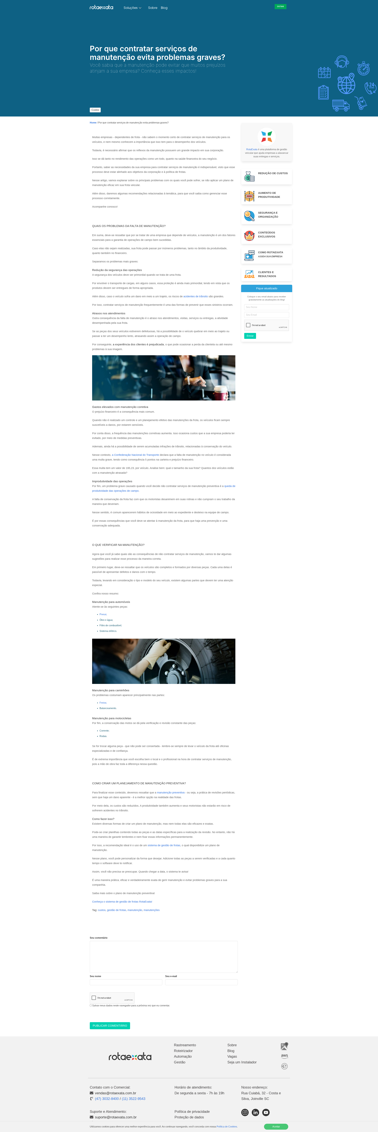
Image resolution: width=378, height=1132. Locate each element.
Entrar (280, 6)
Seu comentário (98, 938)
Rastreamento (185, 1045)
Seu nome (95, 976)
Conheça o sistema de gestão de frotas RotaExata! (122, 901)
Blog (164, 8)
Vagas (232, 1056)
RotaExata (251, 149)
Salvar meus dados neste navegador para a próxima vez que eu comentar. (131, 1005)
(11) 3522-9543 (133, 1099)
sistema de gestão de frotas (164, 845)
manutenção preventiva (171, 792)
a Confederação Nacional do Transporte (135, 454)
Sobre (152, 8)
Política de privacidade (192, 1112)
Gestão (179, 1062)
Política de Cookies (227, 1126)
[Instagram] (245, 1115)
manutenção (135, 910)
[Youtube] (266, 1115)
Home (93, 122)
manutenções (152, 910)
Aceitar (276, 1126)
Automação (183, 1056)
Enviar (250, 336)
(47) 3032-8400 (107, 1099)
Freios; (103, 702)
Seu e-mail (171, 976)
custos (102, 910)
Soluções (131, 8)
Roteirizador (183, 1051)
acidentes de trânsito (195, 296)
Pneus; (103, 614)
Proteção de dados (189, 1117)
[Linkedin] (256, 1115)
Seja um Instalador (242, 1062)
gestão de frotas (116, 910)
